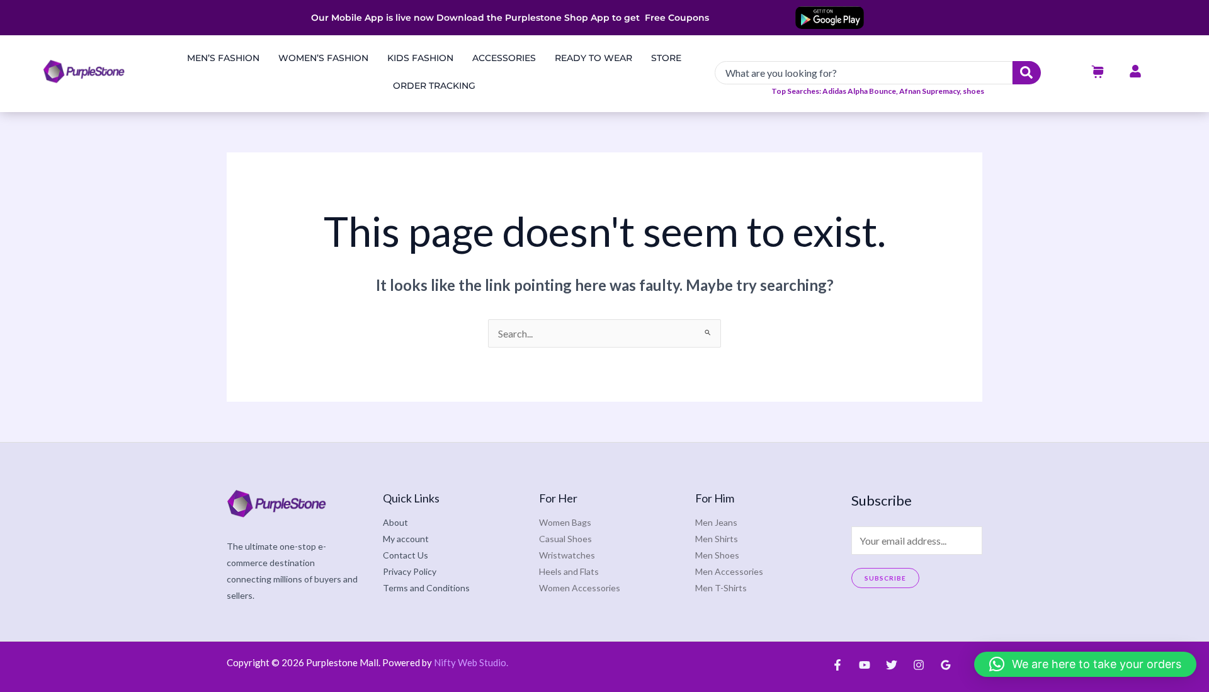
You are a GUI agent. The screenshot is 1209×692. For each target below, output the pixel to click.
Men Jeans (716, 522)
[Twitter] (891, 665)
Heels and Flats (569, 571)
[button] (1085, 664)
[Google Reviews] (945, 665)
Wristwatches (567, 555)
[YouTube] (864, 665)
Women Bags (565, 522)
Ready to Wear (593, 58)
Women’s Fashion (323, 58)
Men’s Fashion (223, 58)
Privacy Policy (409, 571)
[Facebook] (837, 665)
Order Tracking (434, 85)
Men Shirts (716, 538)
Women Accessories (579, 587)
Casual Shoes (565, 538)
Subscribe (885, 578)
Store (666, 58)
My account (406, 538)
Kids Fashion (420, 58)
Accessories (504, 58)
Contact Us (405, 555)
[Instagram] (918, 665)
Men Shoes (717, 555)
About (395, 522)
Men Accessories (729, 571)
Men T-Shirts (721, 587)
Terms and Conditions (426, 587)
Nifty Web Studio (470, 662)
